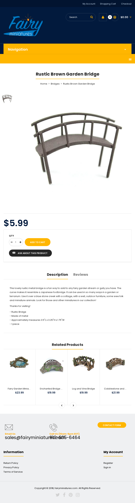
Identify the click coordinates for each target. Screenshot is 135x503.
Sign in (107, 467)
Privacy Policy (11, 467)
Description (57, 274)
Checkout (126, 3)
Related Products (67, 344)
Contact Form (112, 425)
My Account (89, 3)
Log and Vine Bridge (83, 388)
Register (108, 463)
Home (43, 83)
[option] (76, 147)
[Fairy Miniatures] (23, 35)
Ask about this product (32, 253)
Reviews (80, 274)
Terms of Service (13, 471)
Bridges (55, 83)
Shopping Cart (108, 3)
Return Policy (11, 463)
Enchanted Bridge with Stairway (58, 388)
